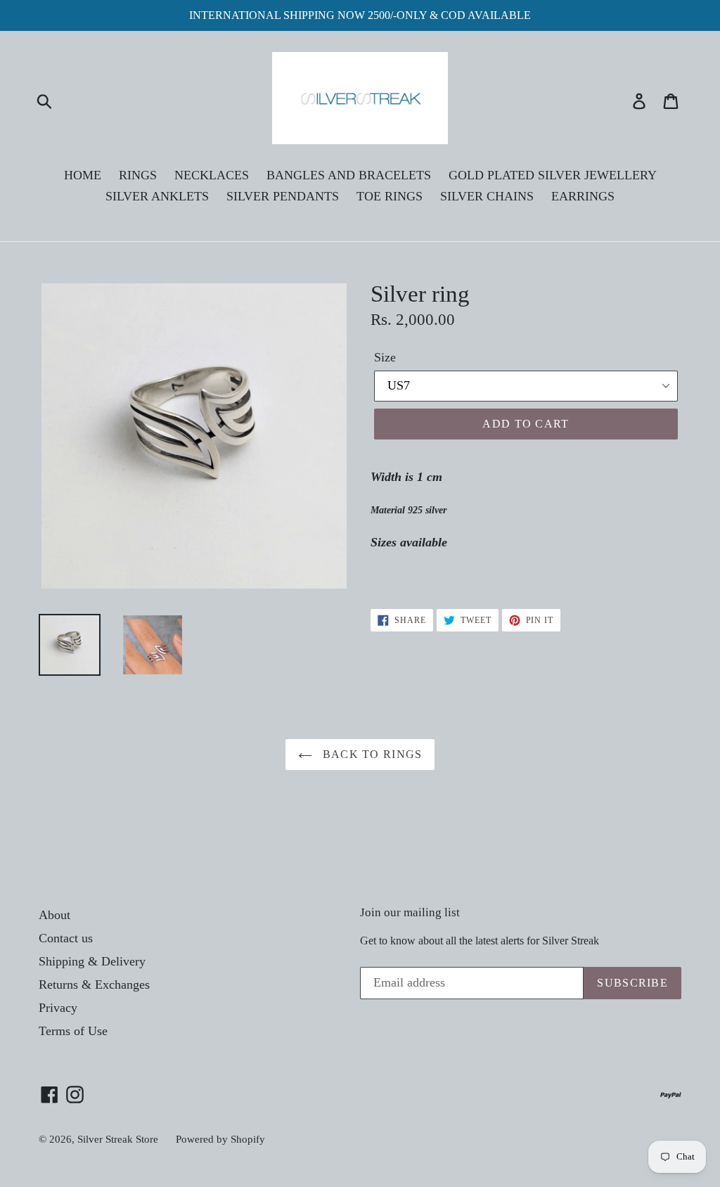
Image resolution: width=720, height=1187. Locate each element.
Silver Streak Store (117, 1139)
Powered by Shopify (220, 1139)
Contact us (66, 938)
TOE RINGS (389, 196)
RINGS (138, 175)
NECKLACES (211, 175)
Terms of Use (73, 1031)
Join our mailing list (410, 912)
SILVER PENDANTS (282, 196)
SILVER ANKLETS (157, 196)
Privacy (58, 1008)
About (54, 915)
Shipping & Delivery (92, 961)
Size (385, 357)
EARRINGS (583, 196)
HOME (82, 175)
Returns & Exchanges (94, 984)
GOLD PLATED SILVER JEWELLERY (553, 175)
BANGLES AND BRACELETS (348, 175)
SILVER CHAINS (487, 196)
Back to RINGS (371, 754)
